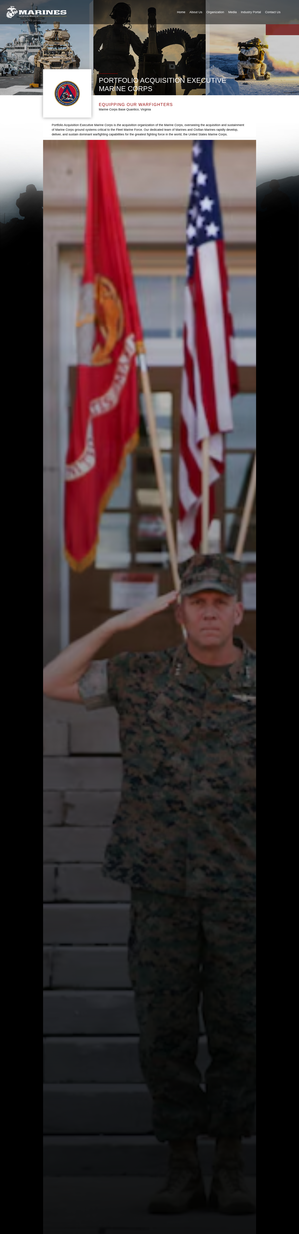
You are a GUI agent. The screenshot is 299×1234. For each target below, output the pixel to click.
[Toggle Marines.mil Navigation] (289, 12)
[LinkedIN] (286, 29)
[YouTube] (270, 29)
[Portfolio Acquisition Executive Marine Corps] (36, 12)
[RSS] (295, 29)
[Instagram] (278, 29)
